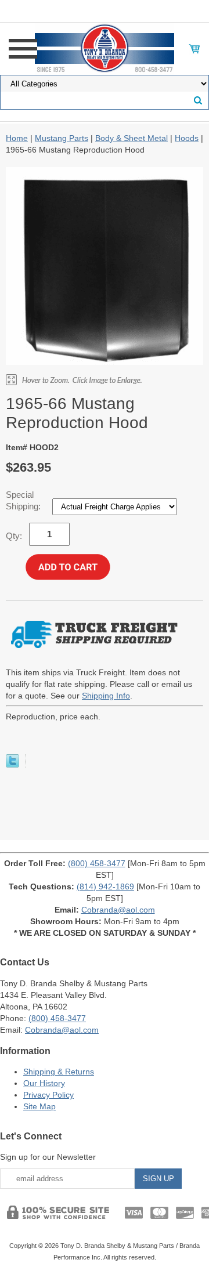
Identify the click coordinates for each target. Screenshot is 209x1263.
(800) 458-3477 (96, 863)
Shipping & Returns (58, 1071)
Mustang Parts (61, 138)
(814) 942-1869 (105, 886)
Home (17, 138)
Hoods (187, 138)
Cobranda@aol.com (118, 909)
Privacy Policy (48, 1094)
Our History (44, 1083)
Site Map (39, 1106)
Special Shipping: (24, 500)
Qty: (14, 536)
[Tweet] (12, 764)
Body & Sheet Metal (131, 138)
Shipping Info (106, 695)
